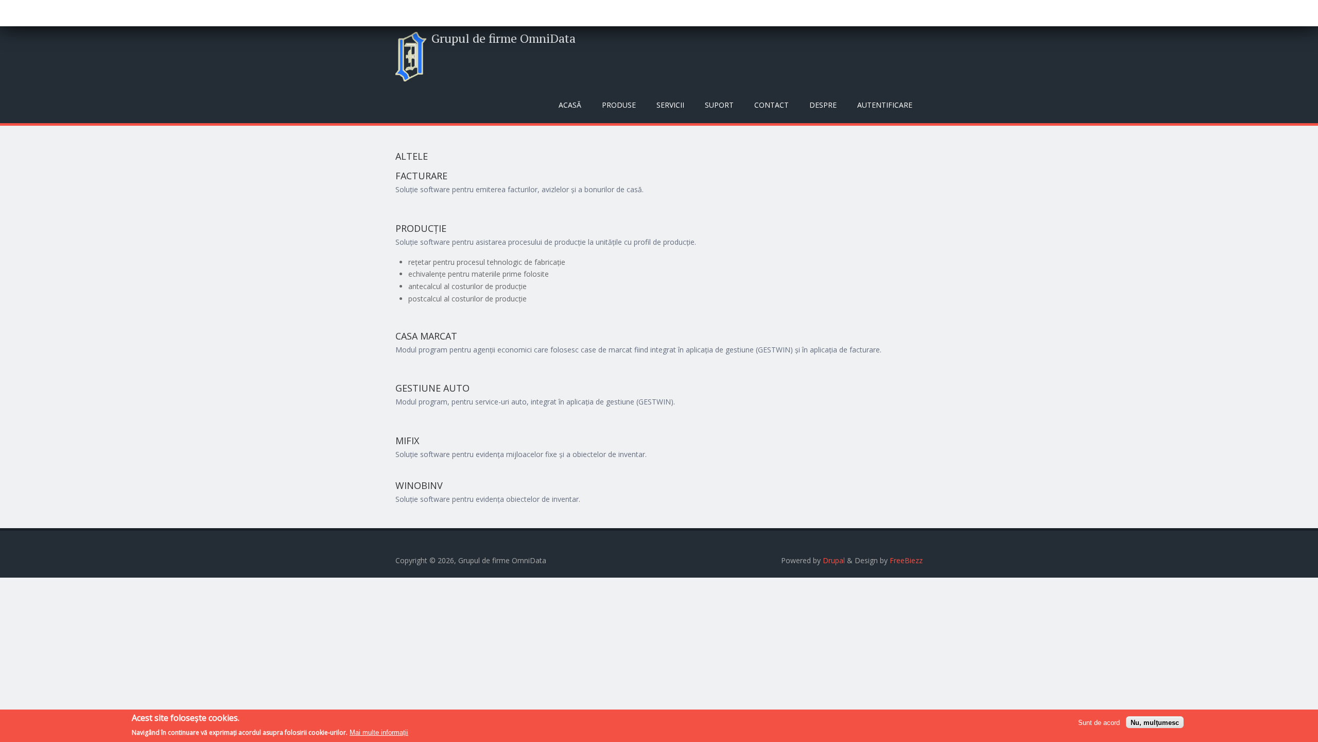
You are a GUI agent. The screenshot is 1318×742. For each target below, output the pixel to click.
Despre (823, 105)
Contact (771, 105)
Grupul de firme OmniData (503, 38)
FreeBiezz (906, 560)
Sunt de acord (1099, 722)
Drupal (834, 560)
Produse (619, 105)
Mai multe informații (379, 732)
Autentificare (884, 105)
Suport (719, 105)
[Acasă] (410, 56)
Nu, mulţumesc (1155, 722)
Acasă (570, 105)
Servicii (670, 105)
